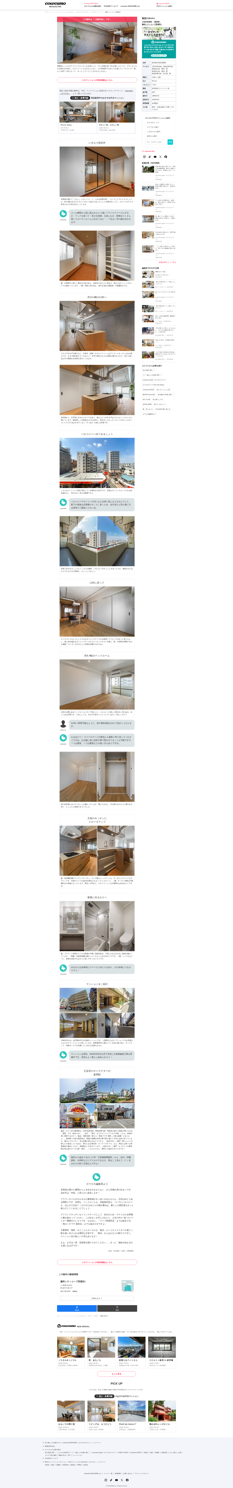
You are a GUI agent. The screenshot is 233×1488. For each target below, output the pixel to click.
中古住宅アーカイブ (111, 6)
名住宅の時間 (147, 404)
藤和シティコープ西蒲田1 (152, 24)
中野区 (79, 1465)
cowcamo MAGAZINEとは (130, 6)
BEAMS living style (149, 394)
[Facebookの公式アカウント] (165, 156)
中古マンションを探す (164, 6)
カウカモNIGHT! (64, 1452)
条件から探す (152, 136)
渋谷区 (146, 1452)
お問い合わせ (127, 1473)
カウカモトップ (153, 123)
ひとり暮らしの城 (175, 1452)
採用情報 (118, 1473)
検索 (170, 142)
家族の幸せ (62, 1455)
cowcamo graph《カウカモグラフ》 (154, 380)
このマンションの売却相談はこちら (97, 80)
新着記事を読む (50, 1446)
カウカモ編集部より (149, 414)
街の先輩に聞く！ (148, 370)
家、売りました (148, 409)
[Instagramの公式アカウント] (144, 156)
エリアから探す (153, 127)
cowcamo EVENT (148, 390)
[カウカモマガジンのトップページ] (55, 5)
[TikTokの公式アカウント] (149, 156)
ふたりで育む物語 (51, 1455)
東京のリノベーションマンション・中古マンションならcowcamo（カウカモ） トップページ (75, 1462)
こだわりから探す (154, 132)
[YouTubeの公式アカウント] (155, 156)
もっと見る (116, 1374)
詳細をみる (96, 1298)
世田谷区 (164, 1452)
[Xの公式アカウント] (160, 156)
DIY (69, 1455)
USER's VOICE (123, 1452)
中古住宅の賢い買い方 (163, 409)
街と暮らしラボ (158, 399)
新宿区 (73, 1465)
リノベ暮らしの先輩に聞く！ (152, 375)
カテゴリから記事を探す (92, 6)
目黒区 (157, 1452)
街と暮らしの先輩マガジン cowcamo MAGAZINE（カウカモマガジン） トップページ (73, 1443)
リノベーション (77, 1455)
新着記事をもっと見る (167, 262)
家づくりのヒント (160, 404)
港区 (151, 1452)
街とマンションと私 (163, 390)
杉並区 (85, 1465)
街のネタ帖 (146, 399)
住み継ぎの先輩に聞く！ (166, 394)
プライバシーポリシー (142, 1473)
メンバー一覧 (108, 1473)
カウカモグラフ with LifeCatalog (153, 385)
